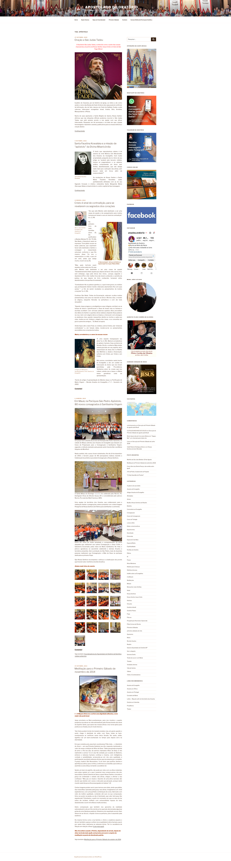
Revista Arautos (131, 641)
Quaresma (130, 634)
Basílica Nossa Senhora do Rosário (137, 502)
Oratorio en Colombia (133, 702)
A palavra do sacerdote (133, 485)
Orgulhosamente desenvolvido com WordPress (88, 857)
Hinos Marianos (131, 563)
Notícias (129, 600)
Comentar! (78, 389)
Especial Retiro (131, 543)
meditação (130, 577)
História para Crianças (133, 566)
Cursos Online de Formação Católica (141, 20)
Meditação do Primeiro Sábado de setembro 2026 (141, 463)
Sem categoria (131, 651)
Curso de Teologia (132, 519)
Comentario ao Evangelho (134, 509)
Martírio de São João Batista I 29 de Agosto (139, 459)
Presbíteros (130, 705)
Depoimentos (131, 529)
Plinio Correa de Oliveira (134, 624)
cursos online (131, 523)
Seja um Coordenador (99, 20)
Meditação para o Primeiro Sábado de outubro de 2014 (102, 839)
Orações (129, 604)
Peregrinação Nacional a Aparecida (137, 620)
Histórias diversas (132, 570)
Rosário (129, 644)
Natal (128, 590)
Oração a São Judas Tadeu (89, 39)
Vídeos (129, 671)
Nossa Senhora (131, 593)
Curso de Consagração (133, 516)
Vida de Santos (131, 668)
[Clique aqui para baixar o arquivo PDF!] (98, 694)
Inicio (76, 20)
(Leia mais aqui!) (98, 826)
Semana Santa (131, 654)
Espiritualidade (131, 546)
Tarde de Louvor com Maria (135, 658)
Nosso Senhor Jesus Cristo (134, 597)
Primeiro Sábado (114, 20)
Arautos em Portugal (133, 692)
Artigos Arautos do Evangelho (135, 492)
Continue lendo (80, 131)
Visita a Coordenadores (133, 674)
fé (127, 556)
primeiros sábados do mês (134, 631)
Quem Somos (85, 20)
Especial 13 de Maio (132, 539)
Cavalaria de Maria (132, 695)
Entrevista (130, 536)
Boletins (129, 506)
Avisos (129, 499)
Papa (128, 614)
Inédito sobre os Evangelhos (135, 573)
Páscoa (129, 617)
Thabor (129, 709)
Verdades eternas (132, 664)
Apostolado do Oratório (111, 7)
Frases (129, 560)
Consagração (131, 512)
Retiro (128, 637)
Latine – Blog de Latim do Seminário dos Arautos (141, 699)
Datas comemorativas (133, 526)
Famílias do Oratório (132, 550)
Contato (124, 20)
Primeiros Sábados (132, 627)
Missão (129, 583)
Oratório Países (131, 610)
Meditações (130, 580)
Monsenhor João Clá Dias (134, 587)
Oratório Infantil (131, 607)
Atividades (130, 496)
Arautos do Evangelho (133, 489)
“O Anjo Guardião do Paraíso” (135, 475)
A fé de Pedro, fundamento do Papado (138, 471)
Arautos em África (132, 689)
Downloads (130, 533)
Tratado (129, 661)
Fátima (129, 553)
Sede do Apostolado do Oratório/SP (137, 647)
